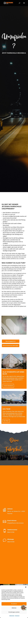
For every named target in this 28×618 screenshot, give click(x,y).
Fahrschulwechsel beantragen (10, 345)
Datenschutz (11, 615)
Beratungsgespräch (11, 341)
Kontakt (14, 457)
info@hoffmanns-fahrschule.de (15, 523)
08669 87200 (10, 532)
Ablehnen (14, 608)
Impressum (17, 615)
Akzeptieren (14, 603)
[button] (26, 587)
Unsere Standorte (8, 385)
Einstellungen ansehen (14, 612)
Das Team (6, 420)
